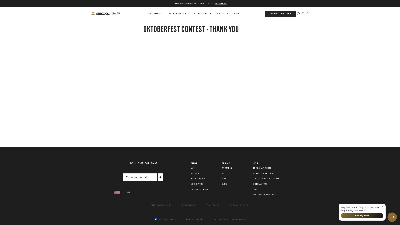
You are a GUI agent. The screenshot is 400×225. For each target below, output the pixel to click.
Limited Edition (176, 14)
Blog (225, 184)
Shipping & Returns (264, 173)
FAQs (255, 189)
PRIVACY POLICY (188, 205)
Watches (153, 14)
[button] (298, 13)
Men (193, 168)
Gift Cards (197, 184)
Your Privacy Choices (167, 219)
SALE (236, 14)
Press (225, 179)
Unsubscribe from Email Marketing (230, 219)
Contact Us (260, 184)
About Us (227, 168)
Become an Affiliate (264, 195)
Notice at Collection (195, 219)
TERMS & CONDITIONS (161, 205)
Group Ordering (200, 189)
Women (195, 173)
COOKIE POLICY (213, 205)
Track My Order (262, 168)
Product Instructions (266, 179)
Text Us (226, 173)
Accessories (201, 14)
